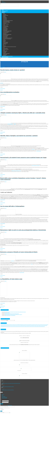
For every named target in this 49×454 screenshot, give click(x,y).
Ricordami (2, 409)
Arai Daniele (4, 14)
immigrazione (14, 325)
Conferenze (5, 424)
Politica (4, 39)
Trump (27, 326)
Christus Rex (34, 324)
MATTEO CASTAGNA (5, 35)
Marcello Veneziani (29, 325)
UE (29, 326)
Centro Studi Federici (29, 324)
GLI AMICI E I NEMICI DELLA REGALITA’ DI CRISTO (8, 386)
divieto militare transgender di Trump (16, 170)
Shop (2, 395)
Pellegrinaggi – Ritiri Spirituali (7, 38)
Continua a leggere (2, 106)
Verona (33, 326)
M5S (24, 325)
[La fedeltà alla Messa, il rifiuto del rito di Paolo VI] (25, 388)
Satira (4, 47)
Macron (26, 325)
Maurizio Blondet (5, 36)
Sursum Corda (24, 326)
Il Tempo (11, 325)
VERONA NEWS (5, 54)
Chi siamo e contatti (4, 414)
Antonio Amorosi (15, 324)
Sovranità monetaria (7, 312)
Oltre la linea (8, 326)
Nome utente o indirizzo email (4, 406)
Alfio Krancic (11, 324)
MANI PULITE (5, 33)
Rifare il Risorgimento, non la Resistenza (10, 315)
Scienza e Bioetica (5, 48)
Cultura (4, 426)
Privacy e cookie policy (4, 2)
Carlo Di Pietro (25, 324)
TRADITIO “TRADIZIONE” (6, 53)
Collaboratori (4, 11)
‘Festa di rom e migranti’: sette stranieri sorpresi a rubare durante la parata (11, 383)
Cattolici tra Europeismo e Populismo (8, 20)
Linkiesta (21, 325)
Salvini (20, 326)
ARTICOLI (3, 12)
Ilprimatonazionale (4, 325)
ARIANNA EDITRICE (5, 15)
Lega (19, 325)
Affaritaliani (4, 324)
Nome (1, 402)
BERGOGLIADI (5, 420)
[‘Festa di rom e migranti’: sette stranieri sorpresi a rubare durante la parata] (25, 382)
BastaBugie (19, 324)
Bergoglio (22, 324)
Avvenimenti (5, 419)
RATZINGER (5, 442)
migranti (2, 326)
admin (5, 94)
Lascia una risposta (2, 88)
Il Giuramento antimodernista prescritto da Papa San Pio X (11, 313)
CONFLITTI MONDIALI (6, 425)
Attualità (4, 16)
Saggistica (4, 45)
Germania (42, 324)
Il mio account (3, 1)
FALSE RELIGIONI (5, 28)
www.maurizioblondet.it (42, 326)
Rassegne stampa (5, 43)
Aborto (4, 13)
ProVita (13, 326)
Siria (21, 326)
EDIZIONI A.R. (5, 27)
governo (44, 324)
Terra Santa (4, 51)
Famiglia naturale (5, 29)
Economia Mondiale (5, 25)
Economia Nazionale (5, 26)
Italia (17, 325)
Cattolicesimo (5, 19)
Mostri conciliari (5, 436)
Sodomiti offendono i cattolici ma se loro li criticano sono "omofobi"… (13, 314)
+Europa (2, 324)
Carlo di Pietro (5, 18)
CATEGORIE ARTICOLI (3, 320)
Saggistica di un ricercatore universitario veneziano (9, 46)
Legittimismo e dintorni (6, 31)
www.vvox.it (4, 55)
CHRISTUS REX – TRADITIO (6, 22)
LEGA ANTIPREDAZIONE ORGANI (8, 431)
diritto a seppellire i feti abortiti (36, 165)
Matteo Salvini (41, 325)
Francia (39, 324)
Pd (11, 326)
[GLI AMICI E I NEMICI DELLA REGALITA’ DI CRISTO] (25, 385)
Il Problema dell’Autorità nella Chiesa (7, 56)
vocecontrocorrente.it (36, 326)
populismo (4, 40)
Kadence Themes (10, 405)
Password (1, 408)
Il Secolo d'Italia (8, 325)
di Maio (37, 324)
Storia (4, 447)
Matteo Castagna (37, 325)
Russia (17, 326)
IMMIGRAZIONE (5, 430)
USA (30, 326)
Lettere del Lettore (5, 32)
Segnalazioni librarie (5, 49)
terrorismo (4, 52)
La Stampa (33, 149)
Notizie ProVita (5, 326)
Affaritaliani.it (8, 324)
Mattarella (33, 325)
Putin (15, 326)
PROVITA (4, 41)
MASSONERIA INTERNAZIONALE (7, 34)
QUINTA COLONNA (5, 42)
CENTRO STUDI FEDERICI (6, 21)
